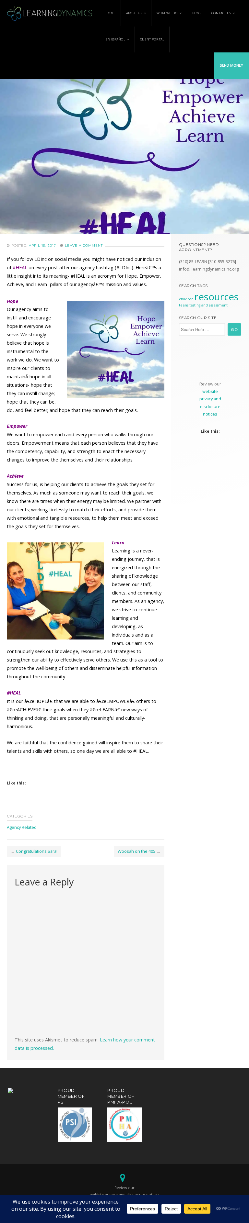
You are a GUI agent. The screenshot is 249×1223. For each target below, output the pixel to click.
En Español (115, 39)
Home (110, 13)
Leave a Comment (84, 245)
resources (217, 296)
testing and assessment (208, 305)
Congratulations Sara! (36, 851)
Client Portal (152, 39)
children (186, 299)
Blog (196, 13)
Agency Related (22, 827)
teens (183, 305)
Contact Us (221, 13)
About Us (134, 13)
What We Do (167, 13)
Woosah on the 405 (136, 851)
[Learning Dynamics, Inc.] (50, 13)
